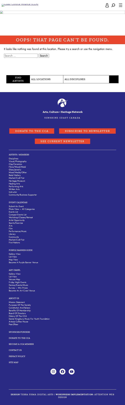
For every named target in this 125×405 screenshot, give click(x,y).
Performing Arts (16, 186)
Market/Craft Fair (17, 239)
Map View (13, 259)
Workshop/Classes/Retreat (21, 217)
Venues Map (14, 279)
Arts (10, 225)
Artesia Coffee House (18, 321)
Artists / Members (19, 154)
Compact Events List (17, 214)
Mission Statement (17, 302)
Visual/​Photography (18, 161)
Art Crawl (14, 270)
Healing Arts (14, 183)
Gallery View (15, 253)
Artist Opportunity (17, 220)
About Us (14, 298)
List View (13, 256)
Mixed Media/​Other (18, 172)
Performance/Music (18, 231)
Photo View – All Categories (22, 209)
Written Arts (14, 189)
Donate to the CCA (32, 131)
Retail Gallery (15, 175)
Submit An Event (16, 206)
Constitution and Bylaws (19, 307)
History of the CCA (18, 316)
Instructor (13, 192)
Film (11, 228)
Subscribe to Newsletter (87, 131)
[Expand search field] (113, 5)
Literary (12, 234)
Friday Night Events (17, 282)
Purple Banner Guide (21, 250)
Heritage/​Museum (17, 180)
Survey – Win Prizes (18, 287)
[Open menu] (120, 5)
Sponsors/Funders (19, 332)
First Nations (14, 242)
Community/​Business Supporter (23, 194)
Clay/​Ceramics (15, 164)
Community (14, 237)
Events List (13, 211)
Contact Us (15, 350)
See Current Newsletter (62, 141)
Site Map (13, 362)
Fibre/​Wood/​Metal (17, 166)
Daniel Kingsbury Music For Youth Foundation (29, 318)
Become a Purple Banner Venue (23, 262)
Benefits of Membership (20, 310)
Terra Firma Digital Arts (37, 394)
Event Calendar (18, 202)
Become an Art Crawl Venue (22, 290)
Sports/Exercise (16, 223)
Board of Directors (17, 313)
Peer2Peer (13, 324)
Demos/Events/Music (18, 285)
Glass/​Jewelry (15, 169)
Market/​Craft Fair (17, 178)
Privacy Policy (17, 356)
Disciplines (13, 158)
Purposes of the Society (20, 305)
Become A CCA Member (21, 344)
